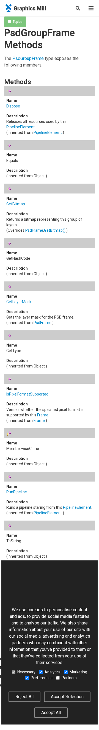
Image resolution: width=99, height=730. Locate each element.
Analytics (53, 672)
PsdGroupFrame (28, 58)
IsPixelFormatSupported (27, 394)
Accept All (51, 712)
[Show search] (77, 8)
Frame (42, 415)
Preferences (42, 678)
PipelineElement (20, 127)
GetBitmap (15, 204)
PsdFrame (34, 230)
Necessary (26, 672)
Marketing (78, 672)
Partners (69, 678)
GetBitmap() (54, 230)
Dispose (13, 106)
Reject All (24, 696)
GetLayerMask (18, 302)
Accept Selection (67, 696)
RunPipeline (16, 492)
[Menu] (91, 8)
